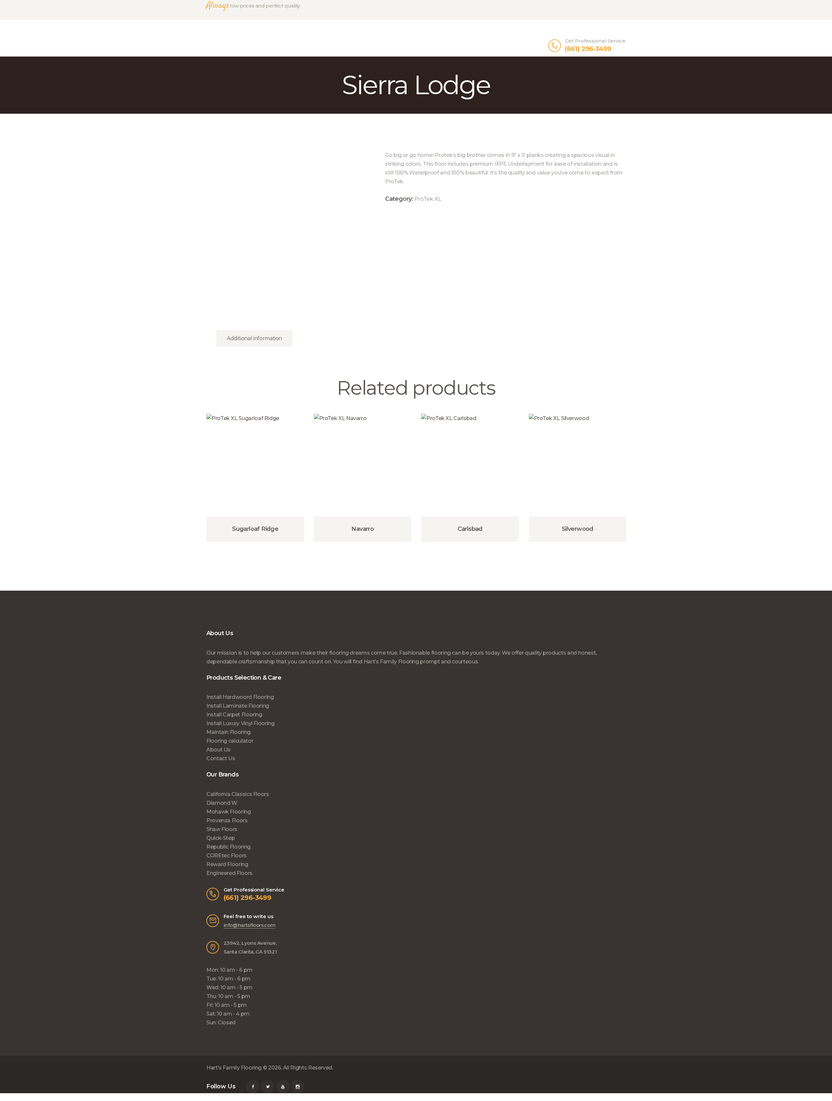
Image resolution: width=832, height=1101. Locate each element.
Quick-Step (220, 838)
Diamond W (221, 803)
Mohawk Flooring (228, 812)
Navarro (362, 528)
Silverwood (577, 528)
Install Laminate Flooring (237, 706)
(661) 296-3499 (247, 898)
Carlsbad (470, 528)
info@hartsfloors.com (250, 925)
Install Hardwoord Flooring (240, 697)
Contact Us (220, 758)
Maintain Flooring (228, 732)
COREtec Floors (226, 855)
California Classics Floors (237, 794)
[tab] (254, 338)
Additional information (254, 338)
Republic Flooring (228, 847)
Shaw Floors (221, 829)
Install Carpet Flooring (234, 714)
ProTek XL (427, 199)
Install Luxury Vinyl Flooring (240, 723)
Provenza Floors (227, 820)
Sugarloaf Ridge (255, 528)
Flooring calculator (229, 741)
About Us (218, 750)
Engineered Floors (229, 873)
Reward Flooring (227, 864)
